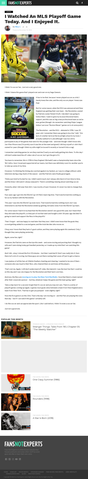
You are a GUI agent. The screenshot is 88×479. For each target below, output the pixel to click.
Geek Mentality (71, 472)
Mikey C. (18, 27)
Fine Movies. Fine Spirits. (54, 472)
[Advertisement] (44, 357)
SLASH (24, 474)
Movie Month (23, 472)
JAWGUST (13, 472)
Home (6, 472)
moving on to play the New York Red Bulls (39, 277)
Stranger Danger (37, 472)
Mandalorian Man (12, 474)
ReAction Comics (34, 474)
